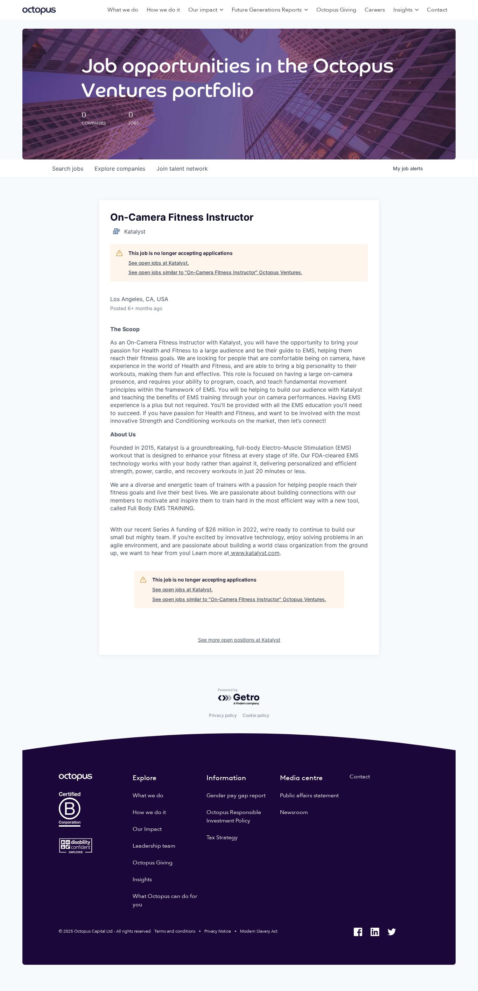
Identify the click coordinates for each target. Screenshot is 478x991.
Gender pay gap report (236, 795)
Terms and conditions (174, 931)
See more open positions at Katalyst (239, 640)
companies (119, 168)
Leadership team (154, 846)
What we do (122, 10)
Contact (437, 10)
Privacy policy (223, 715)
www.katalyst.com (254, 552)
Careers (375, 10)
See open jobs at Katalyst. (158, 263)
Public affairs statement (309, 795)
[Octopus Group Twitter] (391, 932)
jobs (67, 168)
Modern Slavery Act (258, 931)
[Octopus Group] (39, 10)
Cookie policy (255, 715)
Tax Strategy (222, 837)
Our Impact (147, 829)
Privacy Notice (217, 931)
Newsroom (294, 812)
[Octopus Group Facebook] (358, 932)
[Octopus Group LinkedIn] (375, 932)
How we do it (163, 10)
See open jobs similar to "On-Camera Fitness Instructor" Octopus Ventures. (215, 272)
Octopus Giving (336, 10)
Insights (142, 879)
